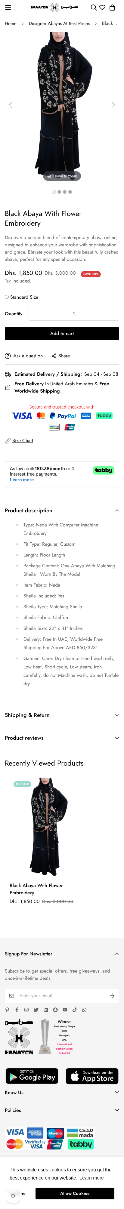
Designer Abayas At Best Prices (59, 23)
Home (11, 23)
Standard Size (24, 297)
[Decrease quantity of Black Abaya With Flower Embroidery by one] (36, 314)
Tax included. (18, 280)
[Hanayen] (54, 7)
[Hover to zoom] (62, 106)
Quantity (14, 313)
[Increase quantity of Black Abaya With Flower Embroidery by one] (112, 314)
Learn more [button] (91, 1177)
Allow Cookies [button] (75, 1193)
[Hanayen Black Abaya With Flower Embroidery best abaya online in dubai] (54, 192)
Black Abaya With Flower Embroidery (36, 889)
